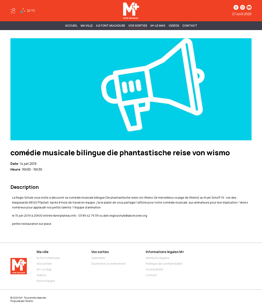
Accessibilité (154, 269)
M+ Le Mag (157, 25)
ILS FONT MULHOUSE (110, 25)
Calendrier (98, 258)
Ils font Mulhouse (48, 258)
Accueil (71, 25)
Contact (189, 25)
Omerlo (29, 301)
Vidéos (174, 25)
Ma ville (43, 252)
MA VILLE (87, 25)
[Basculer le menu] (12, 10)
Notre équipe (46, 281)
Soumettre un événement (108, 264)
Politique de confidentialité (164, 264)
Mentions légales (157, 258)
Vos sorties (137, 25)
